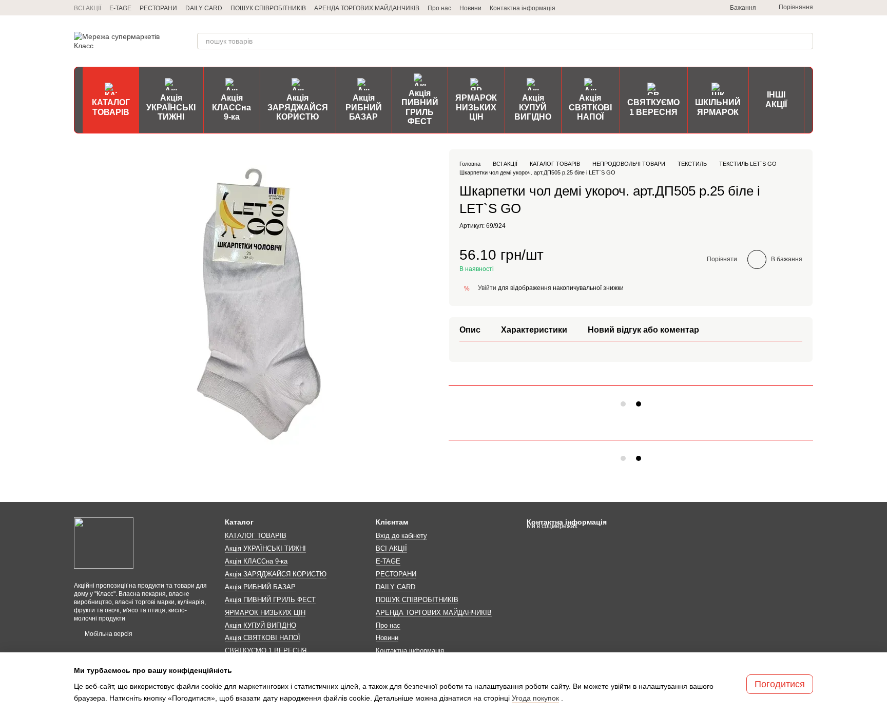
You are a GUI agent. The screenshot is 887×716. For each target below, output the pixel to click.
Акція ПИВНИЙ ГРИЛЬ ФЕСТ (419, 107)
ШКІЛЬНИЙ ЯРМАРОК (718, 107)
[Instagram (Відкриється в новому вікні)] (664, 8)
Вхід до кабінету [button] (401, 535)
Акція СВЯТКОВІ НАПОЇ (590, 107)
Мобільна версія (107, 633)
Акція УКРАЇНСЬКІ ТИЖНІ (171, 107)
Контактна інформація (522, 8)
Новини (470, 8)
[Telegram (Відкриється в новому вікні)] (652, 8)
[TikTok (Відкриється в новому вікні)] (676, 8)
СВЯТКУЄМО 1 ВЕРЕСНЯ (653, 107)
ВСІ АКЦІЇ (87, 8)
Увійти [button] (487, 288)
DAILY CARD (203, 8)
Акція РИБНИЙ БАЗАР (363, 107)
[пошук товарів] (805, 41)
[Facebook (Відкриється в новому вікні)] (689, 8)
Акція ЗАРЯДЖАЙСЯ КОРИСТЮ (297, 107)
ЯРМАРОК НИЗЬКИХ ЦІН (476, 107)
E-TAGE (120, 8)
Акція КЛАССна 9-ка (231, 107)
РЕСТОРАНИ (158, 8)
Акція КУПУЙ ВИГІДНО (532, 107)
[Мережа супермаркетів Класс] (103, 542)
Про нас (439, 8)
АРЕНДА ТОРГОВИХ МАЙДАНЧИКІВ (366, 8)
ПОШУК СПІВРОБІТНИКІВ (268, 8)
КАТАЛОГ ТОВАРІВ (111, 107)
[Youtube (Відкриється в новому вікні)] (701, 8)
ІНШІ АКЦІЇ (776, 99)
